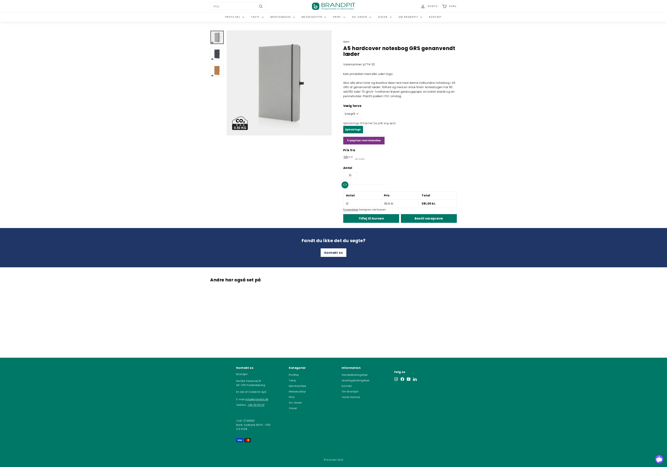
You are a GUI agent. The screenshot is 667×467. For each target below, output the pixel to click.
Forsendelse (350, 209)
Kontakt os (333, 252)
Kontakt (435, 17)
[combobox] (238, 6)
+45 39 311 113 (256, 405)
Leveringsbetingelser (356, 380)
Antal (347, 168)
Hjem (346, 41)
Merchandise (281, 17)
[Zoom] (279, 83)
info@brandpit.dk (256, 399)
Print (337, 17)
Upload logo (353, 129)
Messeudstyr (312, 17)
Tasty (256, 17)
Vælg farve (352, 106)
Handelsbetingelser (355, 375)
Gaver (383, 17)
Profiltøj (233, 17)
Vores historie (351, 397)
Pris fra (349, 150)
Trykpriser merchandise (364, 140)
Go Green (360, 17)
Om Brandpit (408, 17)
